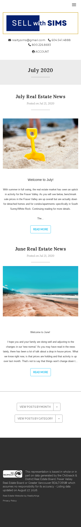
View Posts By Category (35, 418)
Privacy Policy (10, 500)
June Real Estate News (40, 249)
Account (42, 51)
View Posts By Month (35, 406)
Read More (40, 229)
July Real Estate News (40, 97)
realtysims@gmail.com (28, 40)
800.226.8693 (41, 45)
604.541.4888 (61, 40)
